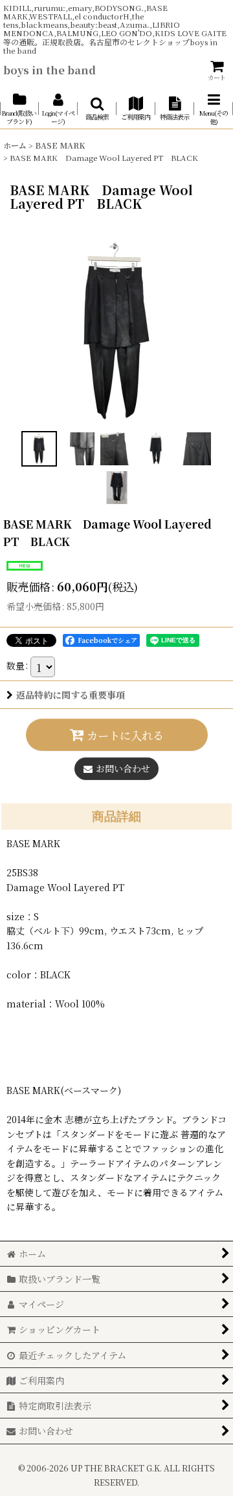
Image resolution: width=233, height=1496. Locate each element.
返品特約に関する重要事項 (70, 694)
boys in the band (49, 70)
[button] (97, 109)
